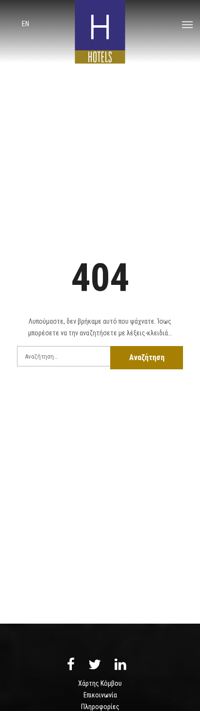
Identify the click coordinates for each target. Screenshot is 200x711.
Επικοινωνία (100, 695)
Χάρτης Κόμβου (100, 683)
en (25, 24)
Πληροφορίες (100, 707)
